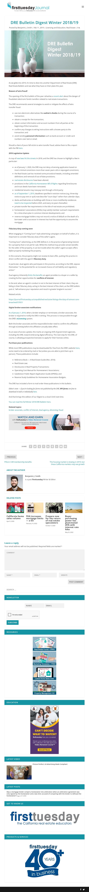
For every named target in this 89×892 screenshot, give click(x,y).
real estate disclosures (24, 180)
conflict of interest (30, 410)
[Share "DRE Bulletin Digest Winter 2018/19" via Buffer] (52, 446)
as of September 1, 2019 (24, 193)
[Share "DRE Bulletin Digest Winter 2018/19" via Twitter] (35, 446)
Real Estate (70, 27)
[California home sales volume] (15, 508)
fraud (61, 410)
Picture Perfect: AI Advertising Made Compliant (50, 764)
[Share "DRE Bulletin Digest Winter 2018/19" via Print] (65, 446)
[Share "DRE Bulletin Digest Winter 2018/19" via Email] (61, 446)
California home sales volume (15, 517)
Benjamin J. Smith (25, 27)
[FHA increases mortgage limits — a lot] (35, 508)
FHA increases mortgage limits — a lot (34, 518)
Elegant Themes (18, 889)
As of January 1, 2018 (17, 313)
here (77, 348)
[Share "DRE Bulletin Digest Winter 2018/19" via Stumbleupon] (56, 446)
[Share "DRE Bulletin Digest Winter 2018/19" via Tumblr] (39, 446)
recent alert (58, 96)
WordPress (36, 889)
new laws (20, 158)
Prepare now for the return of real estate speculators (53, 519)
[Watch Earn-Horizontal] (44, 432)
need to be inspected (23, 203)
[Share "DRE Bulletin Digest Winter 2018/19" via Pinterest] (43, 446)
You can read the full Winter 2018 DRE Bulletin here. (30, 402)
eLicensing (21, 318)
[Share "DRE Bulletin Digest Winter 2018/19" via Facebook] (30, 446)
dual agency (44, 410)
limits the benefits (35, 275)
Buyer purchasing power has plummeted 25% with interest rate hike (72, 523)
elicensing (54, 410)
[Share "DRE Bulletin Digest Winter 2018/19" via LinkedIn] (48, 446)
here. (21, 148)
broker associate (15, 410)
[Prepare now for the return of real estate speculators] (54, 508)
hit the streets (30, 158)
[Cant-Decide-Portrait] (44, 729)
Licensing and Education (56, 27)
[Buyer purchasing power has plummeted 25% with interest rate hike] (73, 508)
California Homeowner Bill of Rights (43, 183)
